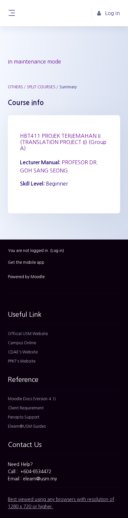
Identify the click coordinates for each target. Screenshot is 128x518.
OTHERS (15, 87)
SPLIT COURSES (41, 87)
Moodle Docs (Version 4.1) (32, 399)
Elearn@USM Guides (27, 426)
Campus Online (22, 343)
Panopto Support (23, 417)
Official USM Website (28, 334)
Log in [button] (112, 13)
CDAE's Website (23, 352)
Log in (57, 251)
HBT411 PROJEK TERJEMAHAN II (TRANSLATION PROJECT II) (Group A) (63, 142)
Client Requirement (26, 408)
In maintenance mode (34, 61)
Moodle (38, 277)
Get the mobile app (26, 262)
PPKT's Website (21, 361)
